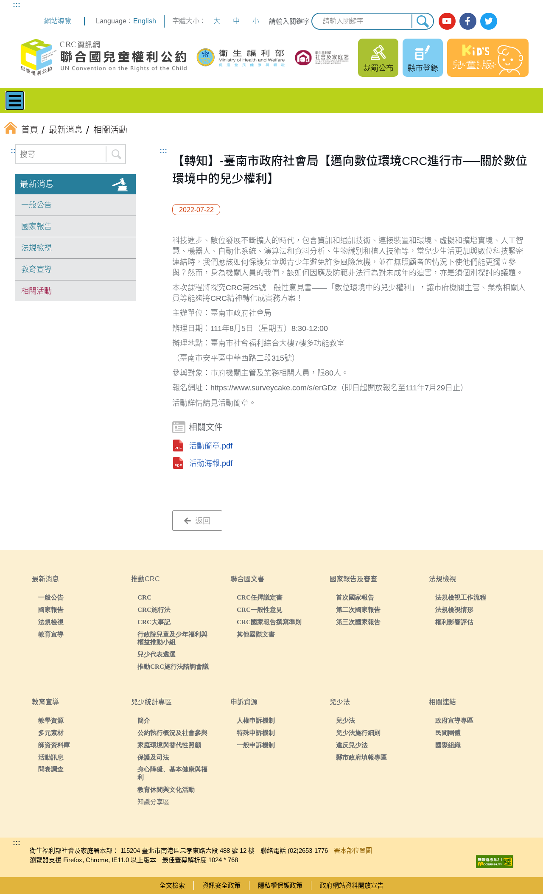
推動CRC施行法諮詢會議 (173, 666)
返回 (201, 521)
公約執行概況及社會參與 (172, 732)
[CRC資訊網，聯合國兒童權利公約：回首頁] (103, 57)
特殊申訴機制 (256, 732)
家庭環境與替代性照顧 (169, 745)
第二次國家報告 (358, 609)
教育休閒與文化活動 (166, 789)
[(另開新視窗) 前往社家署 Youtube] (447, 21)
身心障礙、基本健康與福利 (172, 773)
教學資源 (51, 720)
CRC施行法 (154, 609)
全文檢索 (172, 885)
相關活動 (36, 291)
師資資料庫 (54, 745)
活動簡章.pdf (210, 446)
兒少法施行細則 (358, 732)
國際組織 (448, 745)
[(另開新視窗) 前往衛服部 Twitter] (488, 21)
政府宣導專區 (454, 720)
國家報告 (36, 226)
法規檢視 (36, 248)
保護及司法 (153, 757)
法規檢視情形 (454, 609)
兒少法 (345, 720)
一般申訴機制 (256, 745)
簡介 (143, 720)
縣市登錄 (423, 68)
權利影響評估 (454, 622)
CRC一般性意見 (260, 609)
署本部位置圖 (353, 850)
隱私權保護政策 (280, 885)
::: (16, 4)
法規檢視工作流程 (460, 597)
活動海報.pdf (210, 463)
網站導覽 (57, 21)
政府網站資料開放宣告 (351, 885)
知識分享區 (153, 801)
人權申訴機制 (256, 720)
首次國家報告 (355, 597)
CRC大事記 (154, 622)
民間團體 (448, 732)
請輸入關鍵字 (289, 21)
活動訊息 (51, 757)
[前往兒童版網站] (488, 58)
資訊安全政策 (221, 885)
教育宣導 (36, 269)
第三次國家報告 (358, 622)
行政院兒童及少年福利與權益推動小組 (172, 638)
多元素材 (51, 732)
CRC (144, 597)
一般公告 (36, 205)
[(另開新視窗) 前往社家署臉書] (467, 21)
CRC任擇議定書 (260, 597)
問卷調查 (51, 769)
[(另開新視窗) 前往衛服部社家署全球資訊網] (322, 57)
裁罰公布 (378, 68)
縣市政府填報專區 (361, 757)
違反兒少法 (352, 745)
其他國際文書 (256, 634)
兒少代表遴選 (156, 654)
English (144, 21)
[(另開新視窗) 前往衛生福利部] (241, 57)
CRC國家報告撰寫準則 (269, 622)
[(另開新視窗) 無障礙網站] (494, 859)
